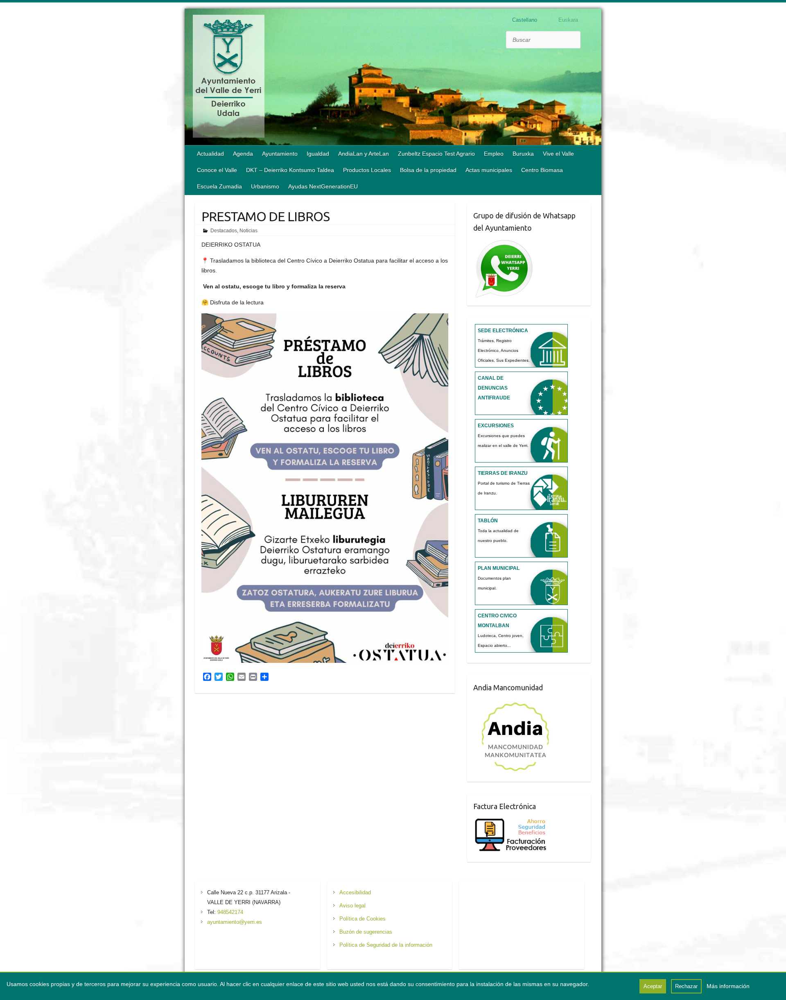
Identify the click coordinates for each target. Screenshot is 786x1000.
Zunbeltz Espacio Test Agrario (436, 153)
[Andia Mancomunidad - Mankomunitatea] (516, 702)
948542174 (230, 912)
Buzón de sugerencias (365, 932)
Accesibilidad (355, 892)
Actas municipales (488, 170)
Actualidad (210, 153)
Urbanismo (265, 186)
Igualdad (318, 153)
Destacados (223, 231)
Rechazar (686, 986)
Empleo (494, 153)
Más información (728, 986)
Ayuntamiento (280, 153)
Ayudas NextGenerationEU (323, 186)
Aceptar (653, 986)
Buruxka (523, 153)
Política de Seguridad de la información (385, 945)
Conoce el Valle (217, 170)
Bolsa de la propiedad (428, 170)
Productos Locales (367, 170)
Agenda (243, 153)
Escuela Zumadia (219, 186)
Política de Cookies (362, 919)
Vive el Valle (558, 153)
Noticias (248, 231)
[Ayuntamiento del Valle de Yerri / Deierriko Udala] (228, 78)
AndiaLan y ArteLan (363, 153)
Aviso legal (352, 905)
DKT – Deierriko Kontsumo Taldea (290, 170)
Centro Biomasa (542, 170)
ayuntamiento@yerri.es (234, 922)
